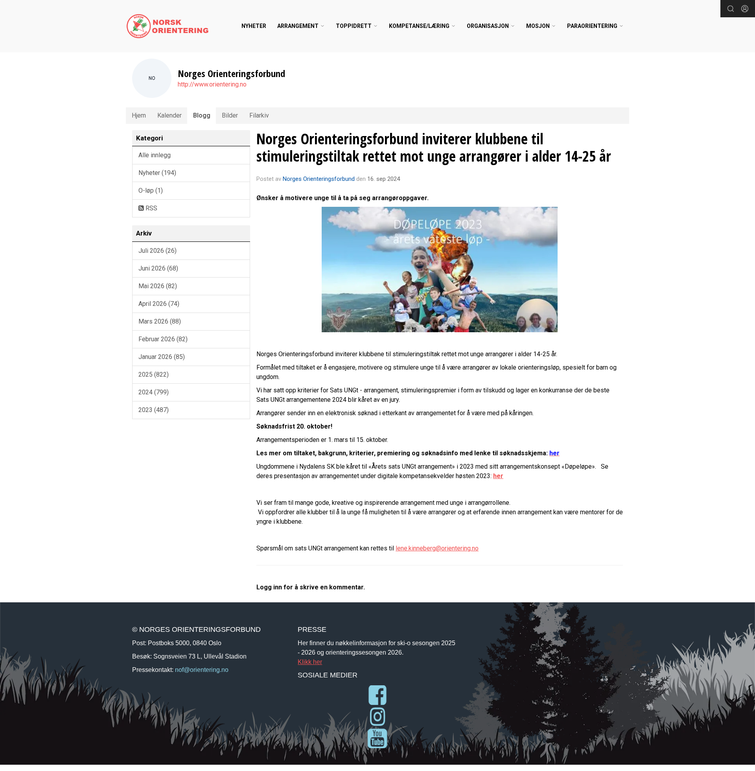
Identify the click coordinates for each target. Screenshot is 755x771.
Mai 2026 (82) (157, 286)
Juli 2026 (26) (157, 250)
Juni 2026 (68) (158, 268)
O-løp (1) (150, 190)
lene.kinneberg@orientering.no (437, 548)
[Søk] (731, 9)
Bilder (230, 115)
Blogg (201, 115)
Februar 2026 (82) (163, 339)
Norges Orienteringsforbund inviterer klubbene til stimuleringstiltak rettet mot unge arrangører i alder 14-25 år (433, 147)
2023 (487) (153, 410)
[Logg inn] (745, 9)
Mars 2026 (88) (159, 321)
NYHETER (253, 26)
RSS (150, 208)
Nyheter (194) (157, 173)
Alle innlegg (154, 155)
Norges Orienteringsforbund (319, 178)
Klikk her (310, 661)
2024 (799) (153, 392)
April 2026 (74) (158, 303)
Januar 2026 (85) (161, 357)
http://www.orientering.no (212, 84)
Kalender (169, 115)
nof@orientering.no (201, 669)
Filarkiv (259, 115)
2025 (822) (153, 374)
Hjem (139, 115)
